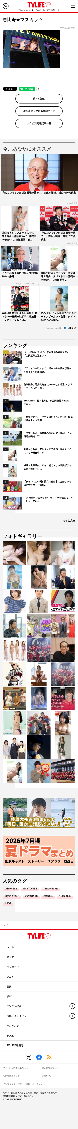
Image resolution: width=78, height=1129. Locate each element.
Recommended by (54, 328)
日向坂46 (65, 895)
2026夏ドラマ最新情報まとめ (39, 111)
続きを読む (39, 98)
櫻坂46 (49, 895)
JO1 (8, 903)
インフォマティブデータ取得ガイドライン (23, 1084)
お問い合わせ (48, 1076)
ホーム (6, 925)
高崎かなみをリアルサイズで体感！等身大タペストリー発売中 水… (47, 451)
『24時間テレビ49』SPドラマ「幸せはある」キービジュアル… (48, 499)
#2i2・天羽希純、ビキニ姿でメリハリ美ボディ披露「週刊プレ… (47, 467)
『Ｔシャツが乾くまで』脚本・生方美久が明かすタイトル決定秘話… (47, 370)
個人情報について (50, 1068)
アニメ (10, 976)
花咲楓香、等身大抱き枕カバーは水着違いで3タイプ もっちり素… (48, 386)
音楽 (9, 986)
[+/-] (72, 1006)
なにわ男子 (13, 895)
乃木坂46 (32, 895)
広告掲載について (11, 1076)
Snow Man (51, 888)
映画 (9, 996)
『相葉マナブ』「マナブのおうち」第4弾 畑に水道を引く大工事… (48, 419)
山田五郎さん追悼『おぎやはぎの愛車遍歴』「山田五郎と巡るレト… (46, 354)
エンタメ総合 (14, 1006)
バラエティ (13, 967)
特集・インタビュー (18, 1016)
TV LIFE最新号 (15, 1045)
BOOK (10, 1035)
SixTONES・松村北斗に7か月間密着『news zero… (46, 402)
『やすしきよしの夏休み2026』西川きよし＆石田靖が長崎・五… (48, 435)
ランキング (13, 1025)
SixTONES (30, 888)
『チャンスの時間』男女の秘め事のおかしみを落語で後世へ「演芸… (47, 483)
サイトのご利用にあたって (15, 1068)
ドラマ (10, 957)
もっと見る (69, 520)
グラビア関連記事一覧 (39, 123)
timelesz (11, 888)
